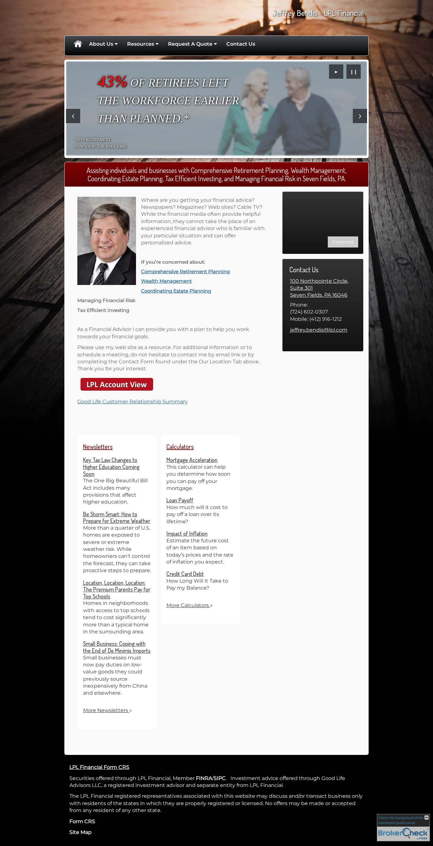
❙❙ (354, 72)
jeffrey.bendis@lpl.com (318, 330)
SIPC (220, 778)
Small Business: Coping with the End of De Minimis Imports (117, 647)
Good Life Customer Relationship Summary (132, 402)
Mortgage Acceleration (191, 459)
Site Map (80, 832)
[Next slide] (360, 116)
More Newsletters (107, 710)
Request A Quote (190, 44)
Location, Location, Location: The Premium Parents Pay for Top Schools (116, 589)
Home (77, 44)
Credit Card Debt (185, 573)
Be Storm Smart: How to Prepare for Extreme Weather (116, 518)
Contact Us (240, 44)
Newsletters (98, 446)
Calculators (180, 446)
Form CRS (82, 821)
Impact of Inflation (187, 533)
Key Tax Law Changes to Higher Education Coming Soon (111, 466)
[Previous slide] (73, 116)
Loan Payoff (179, 500)
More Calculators (189, 605)
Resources (140, 44)
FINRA (204, 778)
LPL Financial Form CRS (99, 767)
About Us (101, 44)
